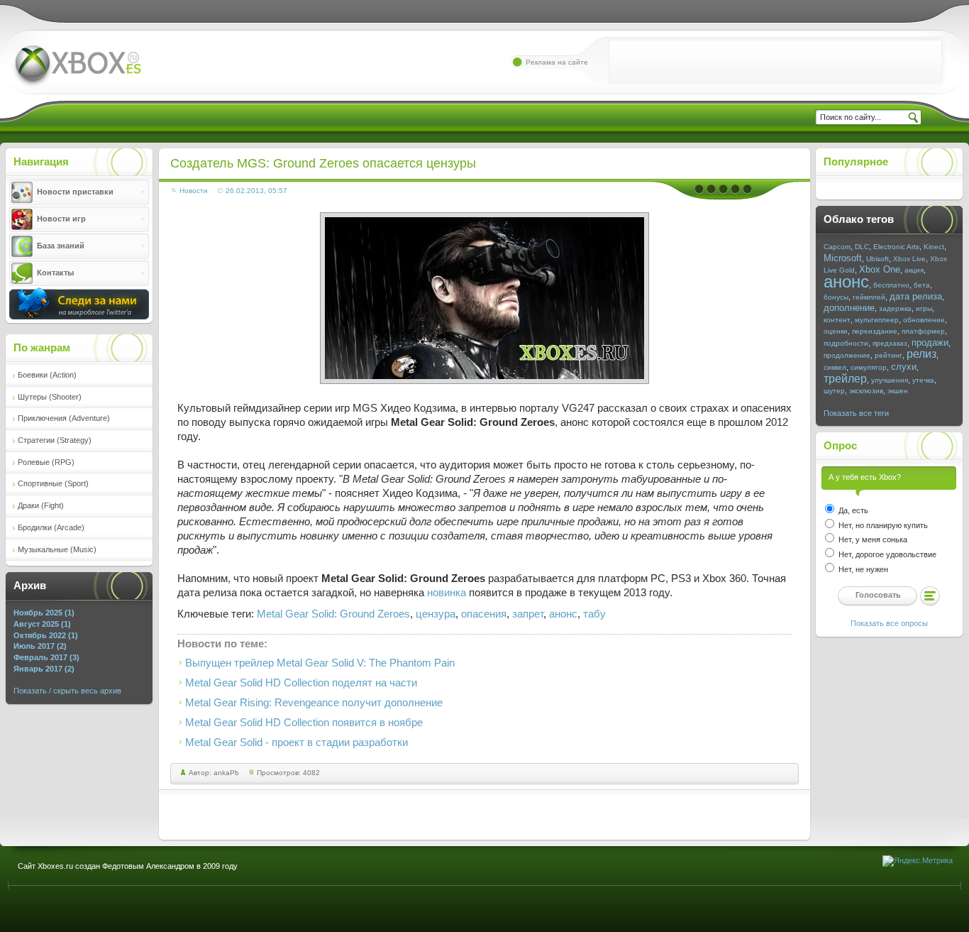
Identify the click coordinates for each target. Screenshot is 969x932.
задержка (895, 308)
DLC (862, 247)
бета (922, 285)
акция (914, 270)
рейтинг (888, 355)
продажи (930, 342)
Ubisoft (877, 259)
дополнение (849, 307)
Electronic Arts (896, 247)
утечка (923, 380)
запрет (527, 614)
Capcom (837, 247)
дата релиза (916, 296)
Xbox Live (909, 259)
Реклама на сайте (557, 62)
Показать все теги (856, 413)
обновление (924, 320)
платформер (923, 331)
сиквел (835, 367)
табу (594, 614)
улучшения (889, 380)
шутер (834, 391)
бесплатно (891, 285)
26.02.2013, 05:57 (256, 190)
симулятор (869, 367)
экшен (897, 391)
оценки (836, 331)
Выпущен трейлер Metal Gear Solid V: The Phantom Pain (320, 663)
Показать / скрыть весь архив (67, 690)
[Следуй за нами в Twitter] (79, 316)
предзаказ (890, 343)
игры (924, 308)
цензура (435, 614)
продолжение (847, 355)
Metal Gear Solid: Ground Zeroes (333, 614)
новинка (446, 592)
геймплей (869, 297)
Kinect (934, 247)
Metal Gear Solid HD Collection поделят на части (301, 683)
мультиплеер (877, 320)
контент (837, 320)
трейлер (845, 379)
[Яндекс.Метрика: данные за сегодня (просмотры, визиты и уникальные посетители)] (917, 861)
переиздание (874, 331)
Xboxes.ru (76, 66)
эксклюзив (866, 391)
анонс (563, 614)
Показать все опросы (889, 623)
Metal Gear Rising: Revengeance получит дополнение (314, 702)
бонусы (836, 297)
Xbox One (879, 269)
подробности (846, 343)
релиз (921, 354)
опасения (483, 614)
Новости (193, 190)
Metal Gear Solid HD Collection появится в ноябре (304, 722)
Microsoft (843, 258)
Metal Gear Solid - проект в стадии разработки (296, 742)
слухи (904, 366)
